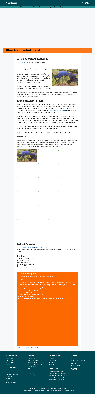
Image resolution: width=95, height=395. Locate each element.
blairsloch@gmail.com (57, 110)
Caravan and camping (12, 364)
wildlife (58, 298)
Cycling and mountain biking (35, 364)
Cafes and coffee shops (12, 374)
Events (41, 7)
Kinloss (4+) (52, 362)
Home (8, 7)
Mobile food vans (11, 382)
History (49, 7)
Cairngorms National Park (56, 371)
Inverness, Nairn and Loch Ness (58, 375)
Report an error (22, 347)
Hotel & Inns (9, 358)
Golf (28, 368)
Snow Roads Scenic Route (56, 379)
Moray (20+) (52, 364)
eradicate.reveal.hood (35, 294)
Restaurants (9, 372)
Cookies (59, 388)
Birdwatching (31, 358)
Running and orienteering (34, 375)
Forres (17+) (52, 358)
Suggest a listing (33, 347)
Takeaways (9, 376)
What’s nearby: (24, 296)
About (34, 7)
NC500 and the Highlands (56, 377)
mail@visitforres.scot (80, 360)
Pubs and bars (10, 378)
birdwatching (41, 298)
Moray (28, 62)
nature (48, 298)
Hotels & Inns (9, 371)
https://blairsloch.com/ (26, 247)
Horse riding (30, 372)
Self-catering (9, 360)
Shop (55, 7)
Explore (15, 7)
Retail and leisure (32, 373)
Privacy (54, 388)
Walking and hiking (32, 360)
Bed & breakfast (10, 362)
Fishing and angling (32, 362)
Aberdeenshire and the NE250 (57, 373)
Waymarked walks (29, 298)
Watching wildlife (32, 370)
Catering (8, 380)
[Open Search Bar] (88, 7)
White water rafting (32, 366)
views (53, 298)
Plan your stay (24, 7)
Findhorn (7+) (52, 360)
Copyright (65, 388)
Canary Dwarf (68, 391)
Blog (61, 7)
